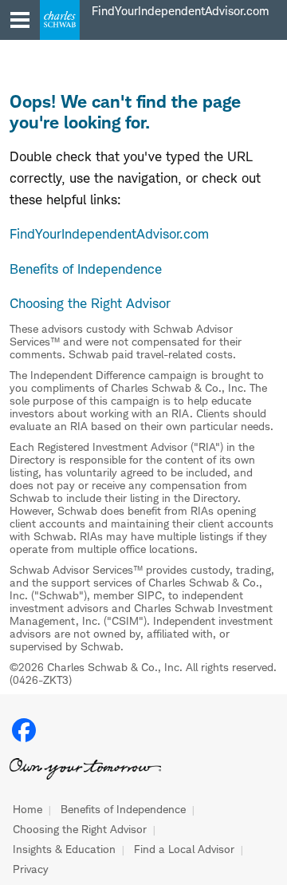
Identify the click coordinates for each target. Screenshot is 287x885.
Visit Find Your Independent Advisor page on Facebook (24, 730)
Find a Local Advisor (184, 849)
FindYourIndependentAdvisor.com (109, 234)
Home (27, 809)
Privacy (31, 869)
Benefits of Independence (123, 809)
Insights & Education (64, 849)
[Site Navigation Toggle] (20, 20)
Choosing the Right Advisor (80, 829)
